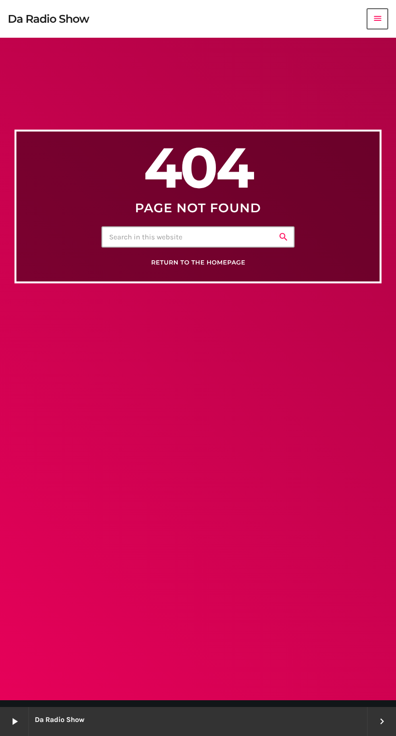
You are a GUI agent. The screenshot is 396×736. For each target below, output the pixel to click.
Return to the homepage (198, 262)
